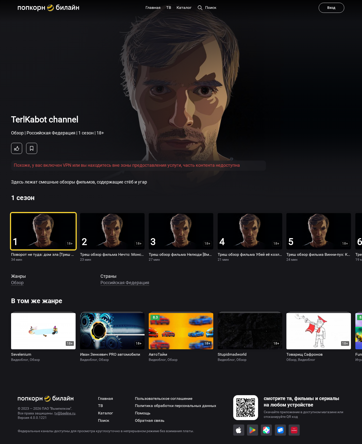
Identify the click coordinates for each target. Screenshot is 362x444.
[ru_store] (280, 430)
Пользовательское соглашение (163, 398)
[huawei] (294, 430)
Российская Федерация (124, 282)
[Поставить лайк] (16, 148)
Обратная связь (150, 420)
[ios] (238, 430)
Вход (331, 8)
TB (100, 405)
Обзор (17, 282)
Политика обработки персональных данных (175, 405)
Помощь (142, 413)
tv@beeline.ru (64, 413)
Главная (105, 398)
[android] (252, 430)
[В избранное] (31, 148)
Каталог (105, 413)
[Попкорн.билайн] (48, 7)
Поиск (103, 420)
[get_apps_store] (266, 430)
